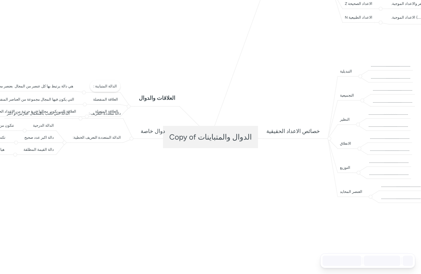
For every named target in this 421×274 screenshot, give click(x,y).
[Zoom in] (393, 261)
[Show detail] (407, 261)
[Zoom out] (368, 261)
